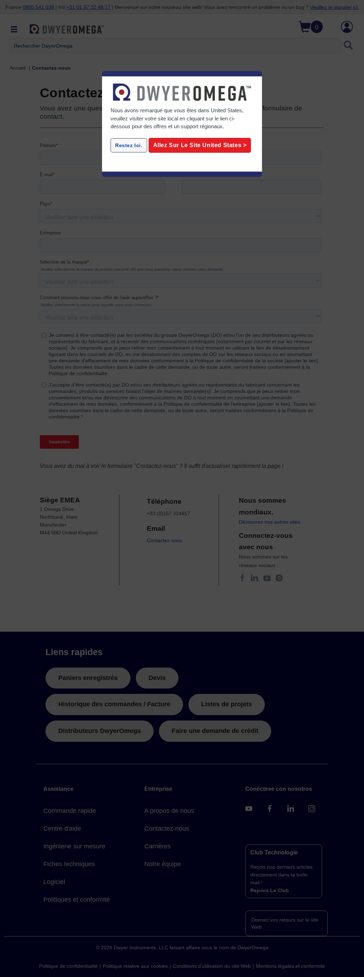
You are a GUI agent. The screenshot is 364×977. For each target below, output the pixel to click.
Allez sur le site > (200, 145)
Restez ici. (129, 145)
